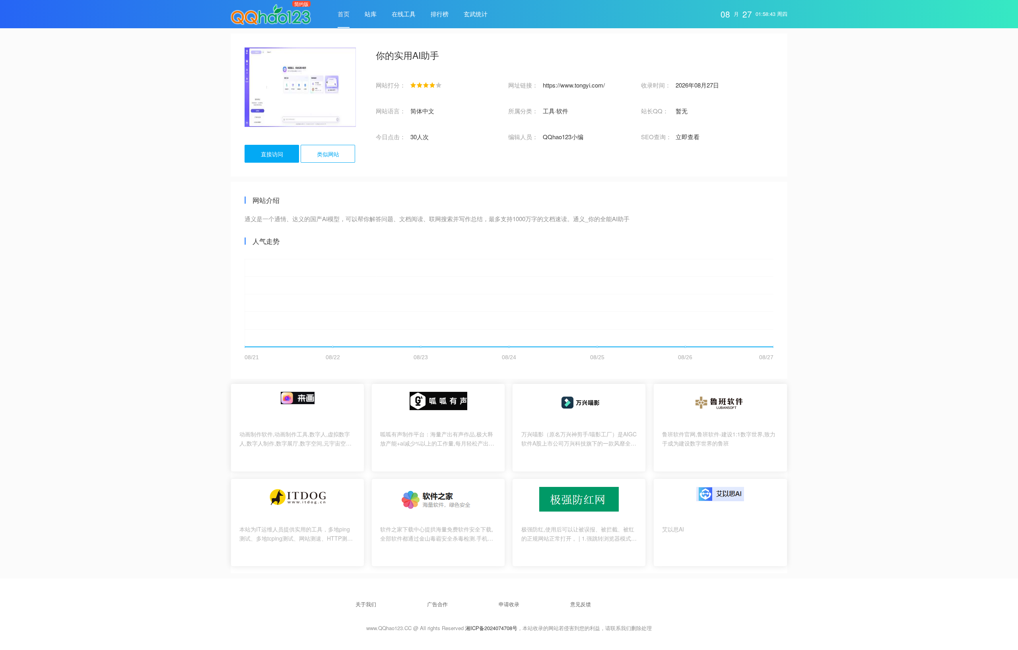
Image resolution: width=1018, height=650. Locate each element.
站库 (371, 14)
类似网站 (328, 154)
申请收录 (509, 604)
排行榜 (440, 14)
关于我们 (366, 604)
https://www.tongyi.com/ (574, 85)
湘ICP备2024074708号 (491, 628)
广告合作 (437, 604)
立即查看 (687, 136)
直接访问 (272, 154)
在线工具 (404, 14)
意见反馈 (580, 604)
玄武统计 (476, 14)
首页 (344, 14)
